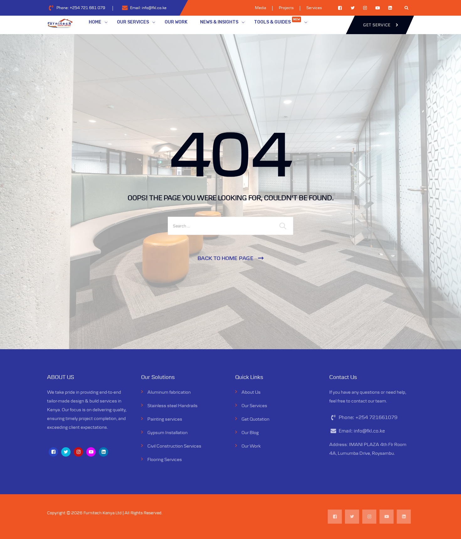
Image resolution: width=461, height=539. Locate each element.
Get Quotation (255, 419)
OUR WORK (176, 22)
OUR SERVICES (133, 22)
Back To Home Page (226, 258)
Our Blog (250, 432)
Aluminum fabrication (169, 392)
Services (314, 7)
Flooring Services (164, 459)
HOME (95, 22)
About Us (251, 392)
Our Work (251, 445)
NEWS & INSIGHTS (219, 22)
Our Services (254, 405)
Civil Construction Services (174, 445)
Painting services (164, 419)
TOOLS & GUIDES (277, 21)
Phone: (80, 7)
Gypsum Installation (167, 432)
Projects (286, 7)
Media (260, 7)
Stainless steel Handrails (172, 405)
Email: (148, 7)
